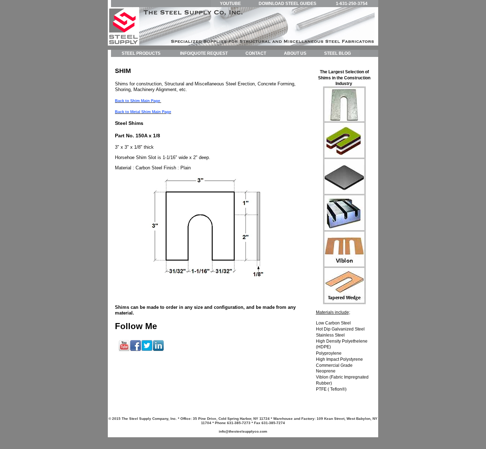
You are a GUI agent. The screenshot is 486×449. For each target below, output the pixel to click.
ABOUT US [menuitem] (295, 53)
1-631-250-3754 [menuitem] (352, 3)
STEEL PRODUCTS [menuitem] (141, 53)
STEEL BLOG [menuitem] (337, 53)
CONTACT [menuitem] (255, 53)
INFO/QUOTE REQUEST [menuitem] (204, 53)
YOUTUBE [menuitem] (230, 3)
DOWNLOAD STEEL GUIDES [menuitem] (287, 3)
